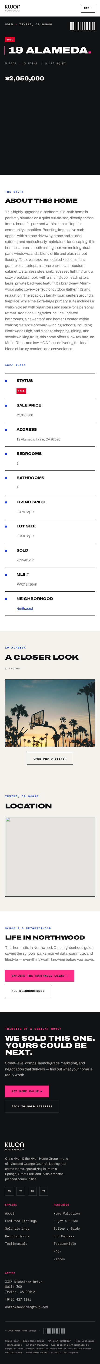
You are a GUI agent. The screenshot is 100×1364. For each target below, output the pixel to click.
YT (43, 1191)
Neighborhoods (17, 1236)
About (9, 1213)
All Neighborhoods (28, 991)
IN (32, 1191)
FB (9, 1191)
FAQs (57, 1251)
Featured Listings (21, 1220)
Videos (59, 1259)
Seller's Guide (67, 1228)
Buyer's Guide (66, 1220)
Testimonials (16, 1243)
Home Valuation (67, 1213)
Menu (88, 8)
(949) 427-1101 (18, 1299)
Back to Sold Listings (32, 1106)
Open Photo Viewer (50, 759)
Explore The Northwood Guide (40, 976)
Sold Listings (17, 1228)
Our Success (64, 1236)
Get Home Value (27, 1091)
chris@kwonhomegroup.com (26, 1306)
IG (20, 1191)
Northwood (25, 608)
